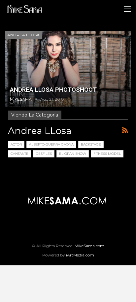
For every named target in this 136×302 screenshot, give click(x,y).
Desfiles (44, 153)
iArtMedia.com (80, 254)
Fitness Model (107, 153)
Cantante (19, 153)
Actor (16, 144)
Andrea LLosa (23, 34)
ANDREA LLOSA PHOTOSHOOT (53, 89)
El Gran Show (72, 153)
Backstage (91, 144)
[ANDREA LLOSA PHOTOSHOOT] (68, 69)
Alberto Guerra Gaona (51, 144)
